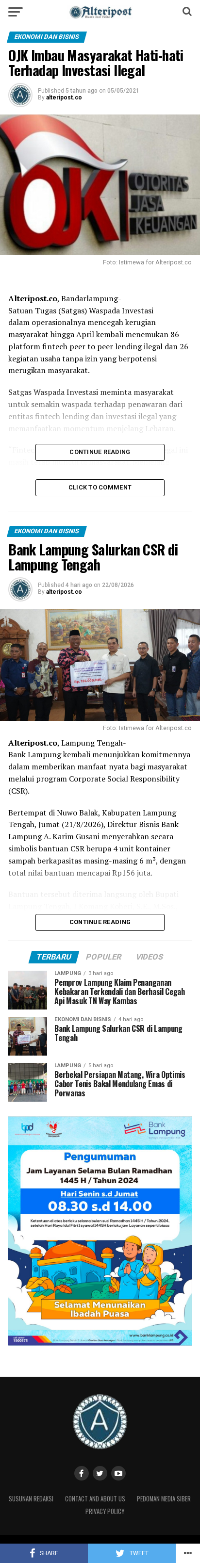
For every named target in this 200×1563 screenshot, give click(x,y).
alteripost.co (64, 97)
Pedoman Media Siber (164, 1498)
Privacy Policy (104, 1511)
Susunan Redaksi (31, 1498)
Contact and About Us (95, 1498)
